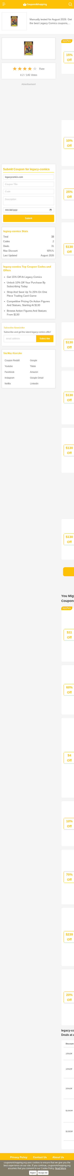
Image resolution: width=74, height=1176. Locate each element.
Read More (60, 1168)
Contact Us (40, 1157)
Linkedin (34, 383)
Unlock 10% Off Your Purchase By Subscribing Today (26, 284)
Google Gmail (36, 378)
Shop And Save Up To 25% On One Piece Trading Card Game (27, 293)
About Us (58, 1157)
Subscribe (45, 338)
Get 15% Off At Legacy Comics (24, 276)
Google (33, 360)
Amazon (34, 372)
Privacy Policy (18, 1157)
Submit (28, 218)
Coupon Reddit (12, 360)
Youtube (9, 366)
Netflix (8, 383)
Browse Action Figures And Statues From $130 (27, 312)
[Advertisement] (37, 123)
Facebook (9, 372)
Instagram (9, 378)
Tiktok (33, 366)
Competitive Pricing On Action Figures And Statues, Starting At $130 (28, 303)
